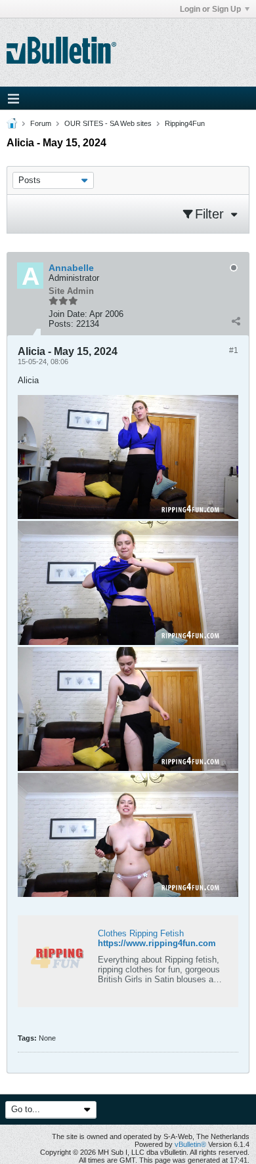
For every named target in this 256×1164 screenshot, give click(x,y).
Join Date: (68, 314)
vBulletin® (190, 1144)
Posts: (61, 324)
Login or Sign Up (210, 9)
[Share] (236, 321)
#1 (233, 350)
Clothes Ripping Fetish (141, 933)
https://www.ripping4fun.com (157, 943)
